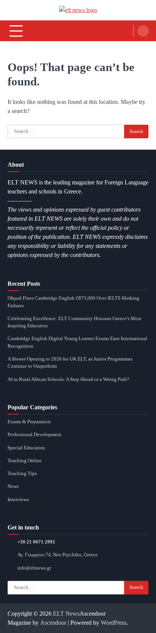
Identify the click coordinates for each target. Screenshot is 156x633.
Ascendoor (53, 622)
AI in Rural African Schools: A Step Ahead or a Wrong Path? (68, 379)
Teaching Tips (22, 473)
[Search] (143, 31)
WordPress (113, 622)
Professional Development (34, 434)
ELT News (66, 613)
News (13, 486)
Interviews (18, 499)
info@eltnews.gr (34, 568)
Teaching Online (25, 460)
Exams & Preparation (29, 421)
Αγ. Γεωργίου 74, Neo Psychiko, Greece (57, 554)
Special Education (26, 447)
